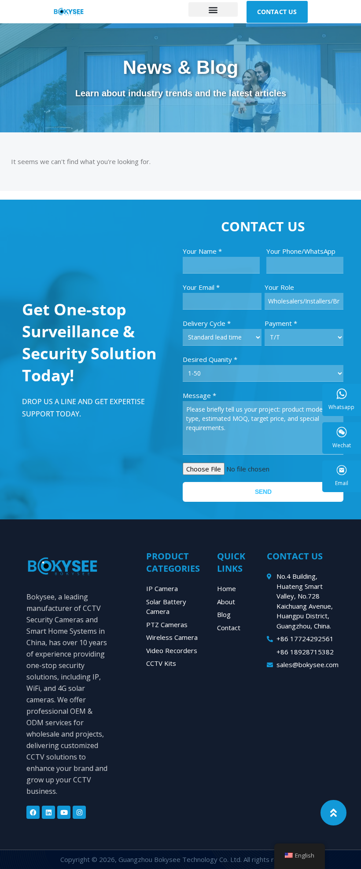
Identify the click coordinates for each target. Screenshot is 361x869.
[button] (213, 9)
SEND (263, 491)
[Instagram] (79, 812)
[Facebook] (33, 812)
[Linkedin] (48, 812)
